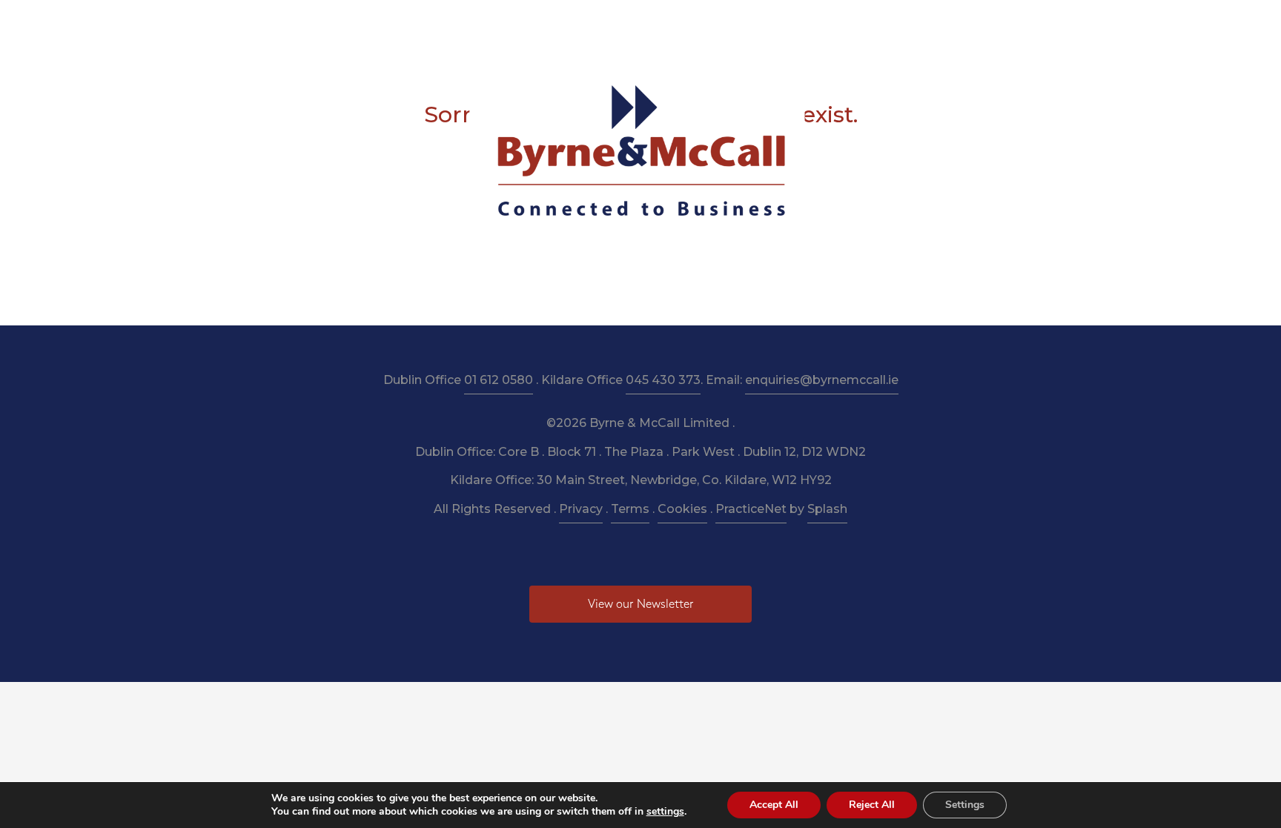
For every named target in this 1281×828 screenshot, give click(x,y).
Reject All (872, 805)
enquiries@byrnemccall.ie (821, 380)
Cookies (682, 509)
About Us (452, 23)
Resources (588, 23)
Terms (630, 509)
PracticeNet (751, 509)
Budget (734, 23)
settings (665, 811)
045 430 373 (663, 380)
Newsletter (665, 23)
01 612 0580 (498, 380)
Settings (964, 805)
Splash (827, 509)
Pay (834, 23)
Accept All (773, 805)
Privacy (581, 509)
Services (519, 23)
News (789, 23)
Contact (886, 23)
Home (390, 23)
